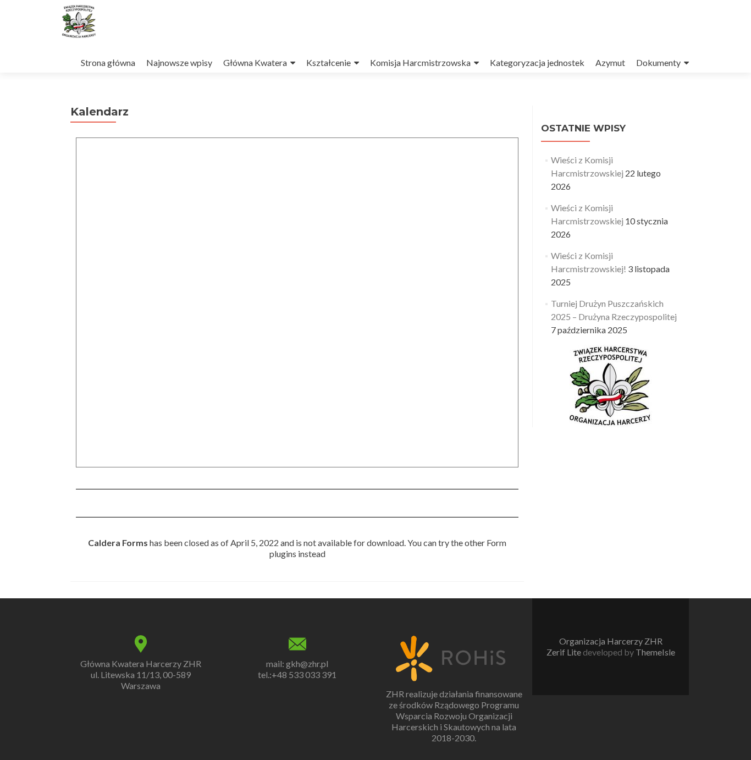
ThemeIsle (655, 652)
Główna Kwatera (255, 62)
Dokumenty (658, 62)
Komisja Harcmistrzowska (420, 62)
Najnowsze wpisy (179, 62)
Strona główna (108, 62)
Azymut (610, 62)
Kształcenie (328, 62)
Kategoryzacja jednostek (537, 62)
